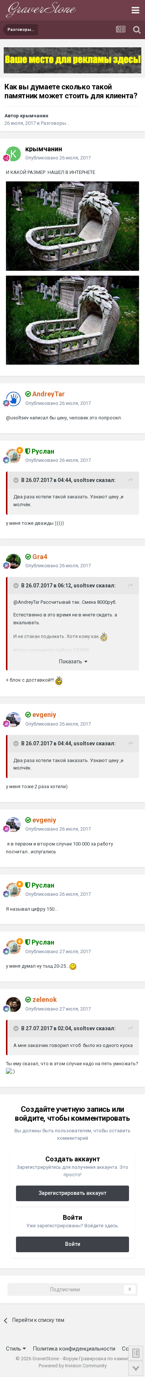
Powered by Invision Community (73, 1365)
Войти (72, 1244)
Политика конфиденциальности (74, 1348)
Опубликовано (58, 158)
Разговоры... (55, 123)
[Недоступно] (72, 225)
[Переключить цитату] (16, 480)
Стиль (14, 1348)
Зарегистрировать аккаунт (72, 1193)
